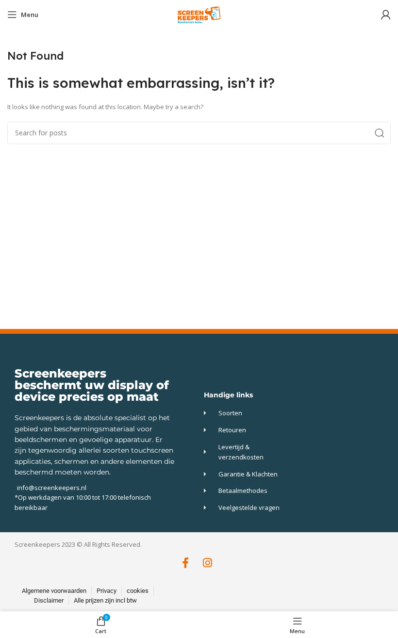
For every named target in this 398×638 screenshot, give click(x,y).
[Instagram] (207, 563)
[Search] (379, 133)
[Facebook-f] (185, 563)
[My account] (386, 14)
